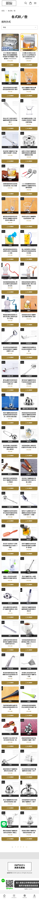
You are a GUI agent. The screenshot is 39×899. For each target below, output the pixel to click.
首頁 (3, 11)
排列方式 (6, 21)
